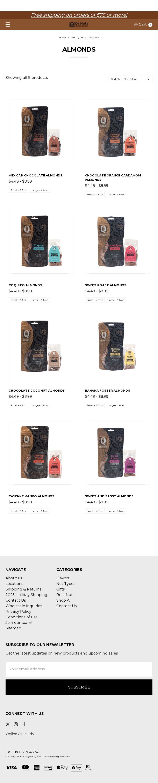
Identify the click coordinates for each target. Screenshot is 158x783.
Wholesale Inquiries (24, 606)
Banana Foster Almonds (107, 390)
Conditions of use (22, 617)
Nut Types (65, 583)
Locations (14, 583)
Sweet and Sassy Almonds (109, 496)
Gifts (60, 589)
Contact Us (16, 600)
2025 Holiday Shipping (26, 595)
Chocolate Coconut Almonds (37, 390)
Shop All (64, 600)
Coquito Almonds (25, 285)
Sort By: (116, 79)
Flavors (63, 578)
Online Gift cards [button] (20, 734)
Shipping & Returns (24, 589)
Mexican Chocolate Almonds (35, 175)
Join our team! (19, 622)
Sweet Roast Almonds (106, 285)
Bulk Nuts (65, 595)
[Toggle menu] (5, 24)
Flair (39, 756)
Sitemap (13, 628)
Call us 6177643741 (23, 752)
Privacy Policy (18, 611)
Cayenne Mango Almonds (31, 496)
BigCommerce (62, 756)
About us (14, 578)
